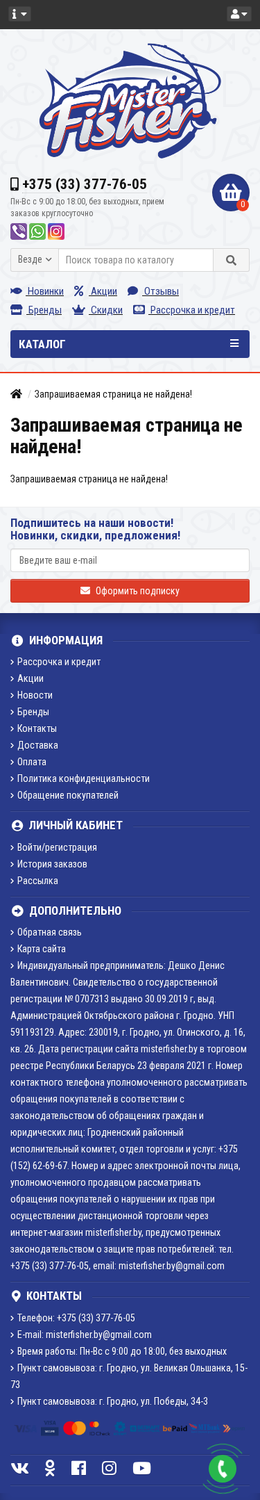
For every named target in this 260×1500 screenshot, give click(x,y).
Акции (103, 291)
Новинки (45, 291)
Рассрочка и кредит (191, 310)
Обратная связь (49, 932)
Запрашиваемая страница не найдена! (113, 394)
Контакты (37, 728)
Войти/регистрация (57, 847)
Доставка (37, 745)
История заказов (52, 864)
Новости (35, 695)
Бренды (44, 310)
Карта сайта (41, 948)
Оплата (31, 761)
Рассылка (37, 880)
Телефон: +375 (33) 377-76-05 (76, 1317)
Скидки (106, 310)
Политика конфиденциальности (83, 778)
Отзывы (160, 291)
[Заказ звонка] (222, 1469)
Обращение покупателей (68, 795)
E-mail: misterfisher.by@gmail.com (84, 1334)
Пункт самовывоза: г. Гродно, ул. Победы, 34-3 (112, 1401)
